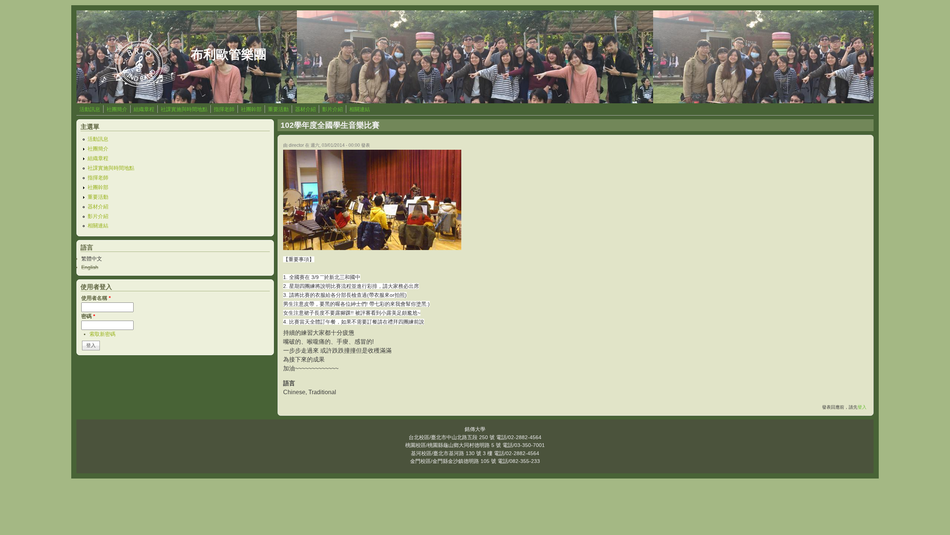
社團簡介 (117, 109)
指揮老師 (224, 109)
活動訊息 (89, 109)
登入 (862, 407)
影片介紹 (332, 109)
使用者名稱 (96, 298)
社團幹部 (251, 109)
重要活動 (278, 109)
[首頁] (137, 85)
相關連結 (359, 109)
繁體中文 (91, 259)
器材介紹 (305, 109)
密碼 (88, 316)
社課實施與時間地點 (184, 109)
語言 (289, 383)
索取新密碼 (102, 334)
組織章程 (144, 109)
